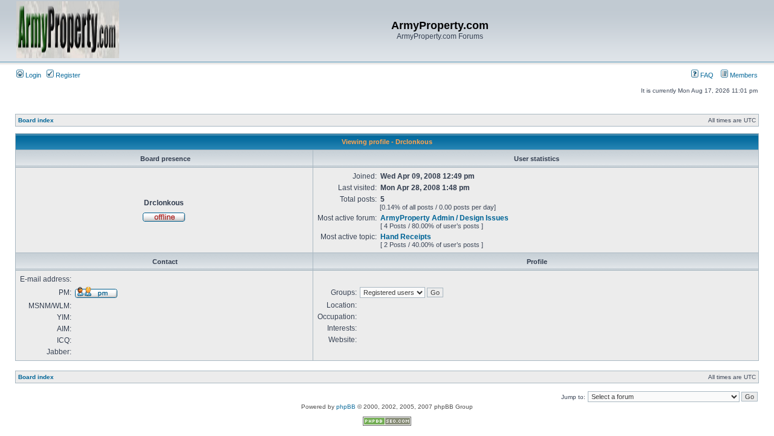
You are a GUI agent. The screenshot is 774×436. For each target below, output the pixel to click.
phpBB (346, 406)
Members (743, 75)
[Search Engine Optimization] (387, 423)
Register (67, 75)
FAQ (706, 75)
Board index (36, 120)
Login (32, 75)
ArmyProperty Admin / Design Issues (444, 218)
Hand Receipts (405, 237)
